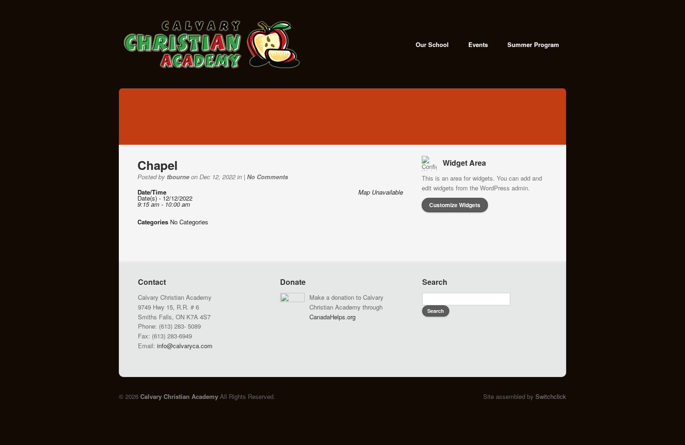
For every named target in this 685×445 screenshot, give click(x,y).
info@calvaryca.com (184, 345)
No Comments (267, 176)
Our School (432, 44)
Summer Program (533, 44)
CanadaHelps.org (332, 316)
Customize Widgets (454, 205)
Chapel (157, 165)
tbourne (178, 176)
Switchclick (550, 396)
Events (478, 44)
